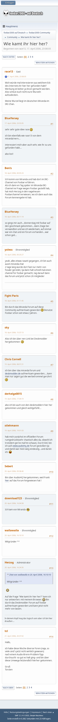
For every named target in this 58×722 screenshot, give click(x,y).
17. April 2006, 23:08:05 (16, 76)
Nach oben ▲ (48, 712)
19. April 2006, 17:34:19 (14, 398)
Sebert (9, 466)
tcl (6, 631)
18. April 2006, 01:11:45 (14, 300)
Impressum (36, 712)
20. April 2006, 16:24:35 (14, 567)
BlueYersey (12, 118)
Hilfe (6, 712)
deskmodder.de (13, 373)
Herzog (9, 562)
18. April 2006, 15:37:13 (14, 332)
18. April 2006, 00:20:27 (14, 254)
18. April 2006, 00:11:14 (14, 216)
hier (7, 480)
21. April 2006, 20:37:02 (14, 636)
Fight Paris (12, 295)
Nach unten (9, 57)
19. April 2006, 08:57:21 (14, 364)
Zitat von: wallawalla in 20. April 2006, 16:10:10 (30, 574)
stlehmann (12, 425)
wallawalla (12, 530)
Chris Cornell (13, 359)
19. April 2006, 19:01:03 (14, 430)
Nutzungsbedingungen (19, 712)
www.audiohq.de (21, 445)
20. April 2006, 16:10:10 (14, 535)
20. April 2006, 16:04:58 (14, 503)
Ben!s (8, 168)
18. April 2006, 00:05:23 (14, 173)
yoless (9, 249)
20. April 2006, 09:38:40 (14, 471)
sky (7, 327)
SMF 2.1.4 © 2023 (22, 715)
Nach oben (8, 688)
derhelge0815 (13, 394)
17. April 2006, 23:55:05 (14, 123)
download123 (13, 498)
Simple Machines (36, 715)
